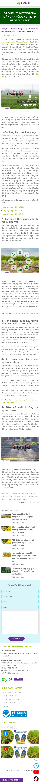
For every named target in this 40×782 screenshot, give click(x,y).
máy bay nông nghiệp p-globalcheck (14, 496)
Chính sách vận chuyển (11, 699)
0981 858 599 (12, 668)
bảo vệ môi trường (10, 493)
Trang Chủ (5, 29)
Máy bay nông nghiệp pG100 (13, 207)
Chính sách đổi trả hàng (11, 703)
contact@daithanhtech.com (19, 670)
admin (5, 35)
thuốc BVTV (21, 499)
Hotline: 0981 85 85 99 (11, 780)
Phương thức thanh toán (12, 692)
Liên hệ (5, 706)
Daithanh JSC (18, 770)
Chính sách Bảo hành (10, 696)
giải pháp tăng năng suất (26, 493)
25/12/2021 (12, 35)
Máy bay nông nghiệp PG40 (13, 211)
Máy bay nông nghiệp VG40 (13, 214)
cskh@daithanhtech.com (10, 673)
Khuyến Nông (16, 29)
